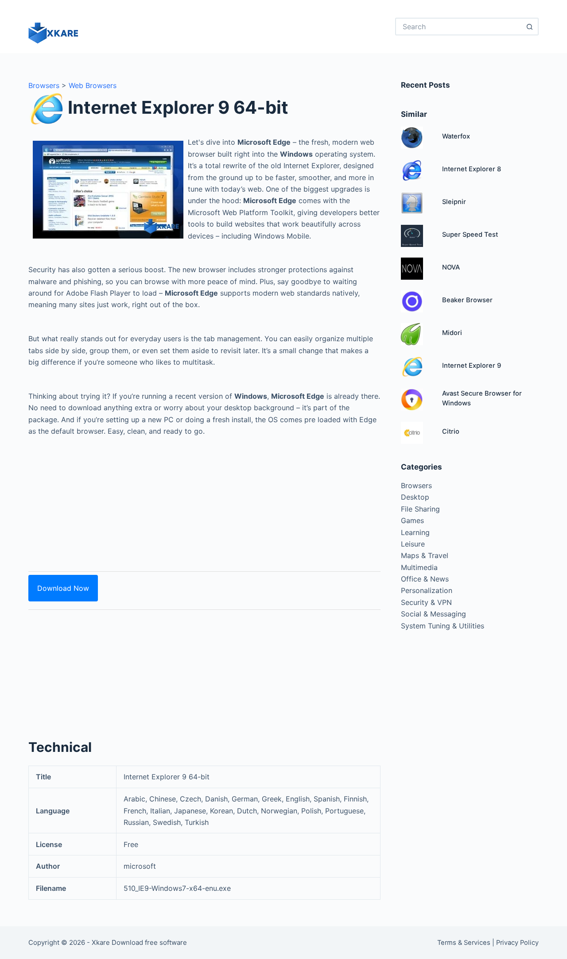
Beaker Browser (467, 300)
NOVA (451, 267)
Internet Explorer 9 (471, 366)
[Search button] (530, 26)
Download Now (63, 588)
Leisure (413, 543)
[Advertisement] (204, 499)
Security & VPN (426, 602)
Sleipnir (454, 202)
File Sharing (420, 509)
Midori (452, 333)
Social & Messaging (433, 613)
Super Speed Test (470, 235)
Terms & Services (463, 943)
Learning (415, 532)
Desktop (415, 497)
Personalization (426, 590)
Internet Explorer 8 (471, 169)
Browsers (43, 85)
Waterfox (456, 136)
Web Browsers (93, 85)
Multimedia (419, 567)
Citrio (450, 431)
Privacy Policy (517, 943)
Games (412, 520)
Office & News (425, 578)
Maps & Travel (424, 555)
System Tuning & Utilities (442, 625)
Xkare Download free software (139, 942)
